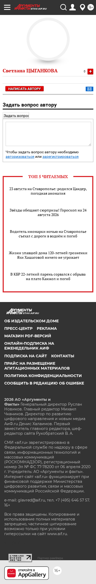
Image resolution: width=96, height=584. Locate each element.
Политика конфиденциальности (43, 375)
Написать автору (24, 89)
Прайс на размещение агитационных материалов (37, 366)
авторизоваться (20, 156)
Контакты (62, 356)
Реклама (47, 328)
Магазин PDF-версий (27, 336)
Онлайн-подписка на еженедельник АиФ (29, 346)
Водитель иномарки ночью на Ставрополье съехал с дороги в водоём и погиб (48, 233)
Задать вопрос (17, 115)
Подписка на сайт (25, 356)
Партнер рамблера (50, 558)
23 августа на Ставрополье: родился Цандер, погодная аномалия (48, 190)
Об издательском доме (31, 321)
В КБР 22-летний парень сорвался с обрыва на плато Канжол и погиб (48, 276)
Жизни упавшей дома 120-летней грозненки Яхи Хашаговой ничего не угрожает (48, 255)
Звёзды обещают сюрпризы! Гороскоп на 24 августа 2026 (48, 212)
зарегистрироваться (60, 156)
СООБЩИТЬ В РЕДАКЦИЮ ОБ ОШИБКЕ (44, 383)
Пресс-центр (18, 328)
